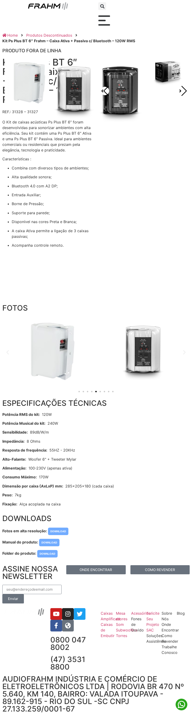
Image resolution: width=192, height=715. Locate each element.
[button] (102, 6)
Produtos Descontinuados (49, 35)
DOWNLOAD (58, 531)
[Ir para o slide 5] (96, 391)
